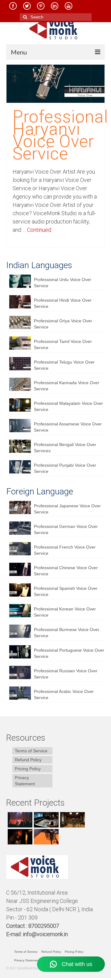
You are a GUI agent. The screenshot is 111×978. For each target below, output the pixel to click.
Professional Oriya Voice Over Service (63, 323)
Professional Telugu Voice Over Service (64, 365)
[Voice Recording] (72, 819)
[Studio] (19, 836)
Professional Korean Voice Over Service (65, 612)
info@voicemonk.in (45, 934)
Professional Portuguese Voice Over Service (69, 653)
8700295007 (44, 926)
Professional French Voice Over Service (65, 550)
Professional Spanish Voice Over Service (65, 591)
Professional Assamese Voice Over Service (68, 427)
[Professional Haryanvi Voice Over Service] (55, 83)
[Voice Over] (45, 836)
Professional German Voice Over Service (66, 529)
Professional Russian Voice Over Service (65, 673)
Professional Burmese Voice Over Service (66, 632)
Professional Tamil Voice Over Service (63, 344)
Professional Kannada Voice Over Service (66, 385)
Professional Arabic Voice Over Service (64, 694)
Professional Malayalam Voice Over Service (68, 406)
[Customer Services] (19, 819)
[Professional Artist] (45, 819)
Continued (39, 230)
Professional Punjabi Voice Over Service (65, 468)
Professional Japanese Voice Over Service (67, 508)
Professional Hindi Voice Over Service (63, 303)
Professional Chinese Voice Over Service (66, 570)
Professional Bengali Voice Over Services (65, 447)
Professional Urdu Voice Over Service (62, 282)
